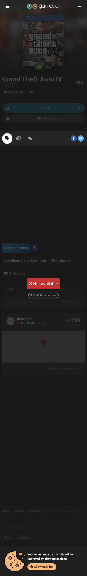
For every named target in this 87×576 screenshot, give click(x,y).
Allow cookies (43, 566)
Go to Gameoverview (45, 295)
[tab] (7, 138)
